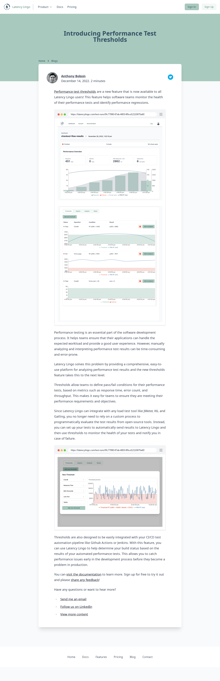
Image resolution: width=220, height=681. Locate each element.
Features (101, 657)
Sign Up (209, 6)
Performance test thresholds (75, 91)
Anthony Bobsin (73, 76)
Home (41, 60)
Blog (133, 657)
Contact (147, 657)
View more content (74, 614)
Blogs (54, 60)
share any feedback (85, 580)
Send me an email (73, 599)
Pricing (71, 7)
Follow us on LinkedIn (76, 607)
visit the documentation (83, 574)
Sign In (192, 6)
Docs (60, 7)
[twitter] (170, 77)
